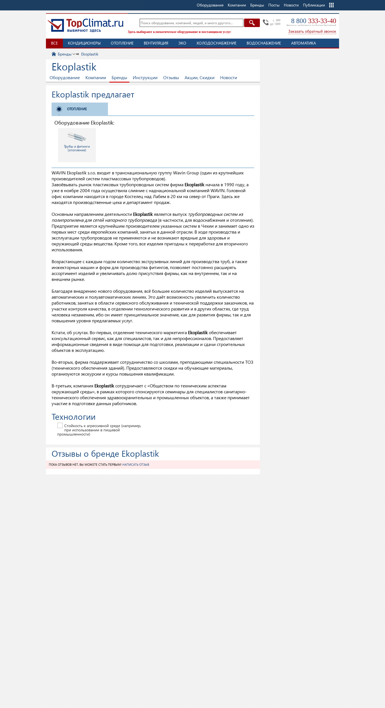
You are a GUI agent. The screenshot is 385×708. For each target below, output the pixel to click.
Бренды (119, 77)
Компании (95, 77)
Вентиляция (156, 43)
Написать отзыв (135, 464)
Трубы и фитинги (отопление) (77, 148)
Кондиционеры (84, 43)
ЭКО (182, 43)
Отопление (122, 43)
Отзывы (171, 77)
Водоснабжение (264, 43)
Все (54, 43)
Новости (291, 5)
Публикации (314, 5)
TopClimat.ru (85, 25)
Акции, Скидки (199, 77)
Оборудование (65, 77)
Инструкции (145, 77)
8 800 (313, 21)
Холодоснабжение (216, 43)
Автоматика (303, 43)
